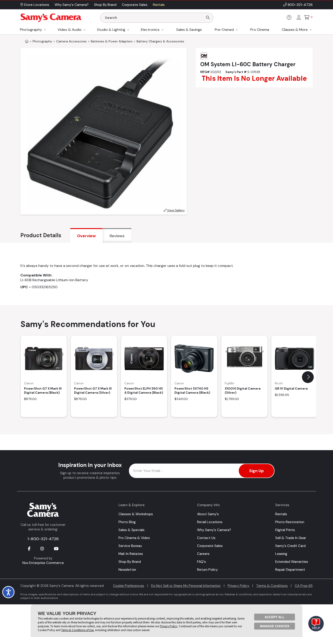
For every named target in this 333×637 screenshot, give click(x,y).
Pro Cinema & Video (134, 538)
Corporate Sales (210, 546)
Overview (86, 236)
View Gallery (175, 210)
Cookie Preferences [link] (128, 585)
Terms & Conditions (272, 585)
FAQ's (201, 561)
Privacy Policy (238, 585)
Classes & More (295, 29)
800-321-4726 (300, 4)
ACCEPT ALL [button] (275, 617)
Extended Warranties (291, 561)
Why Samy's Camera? (214, 530)
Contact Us (206, 538)
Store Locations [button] (36, 4)
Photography (31, 29)
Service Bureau (130, 546)
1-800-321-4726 (43, 539)
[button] (308, 377)
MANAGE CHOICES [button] (274, 626)
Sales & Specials (131, 530)
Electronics (150, 29)
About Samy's (208, 514)
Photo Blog (127, 522)
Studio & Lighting (111, 29)
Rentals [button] (159, 4)
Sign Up (256, 470)
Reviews (117, 236)
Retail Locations (209, 522)
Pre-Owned (224, 29)
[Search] (208, 17)
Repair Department (290, 569)
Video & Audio (70, 29)
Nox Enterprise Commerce (43, 563)
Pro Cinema (259, 29)
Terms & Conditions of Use (77, 630)
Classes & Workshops (135, 514)
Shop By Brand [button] (105, 4)
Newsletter (127, 569)
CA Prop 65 (304, 585)
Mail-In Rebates (130, 554)
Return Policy (207, 569)
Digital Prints (285, 530)
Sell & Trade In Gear (290, 538)
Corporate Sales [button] (134, 4)
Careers (203, 554)
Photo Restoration (289, 522)
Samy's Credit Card (290, 546)
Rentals (281, 514)
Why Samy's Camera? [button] (72, 4)
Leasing (281, 554)
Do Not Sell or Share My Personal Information (186, 585)
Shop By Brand (129, 561)
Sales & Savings (189, 29)
